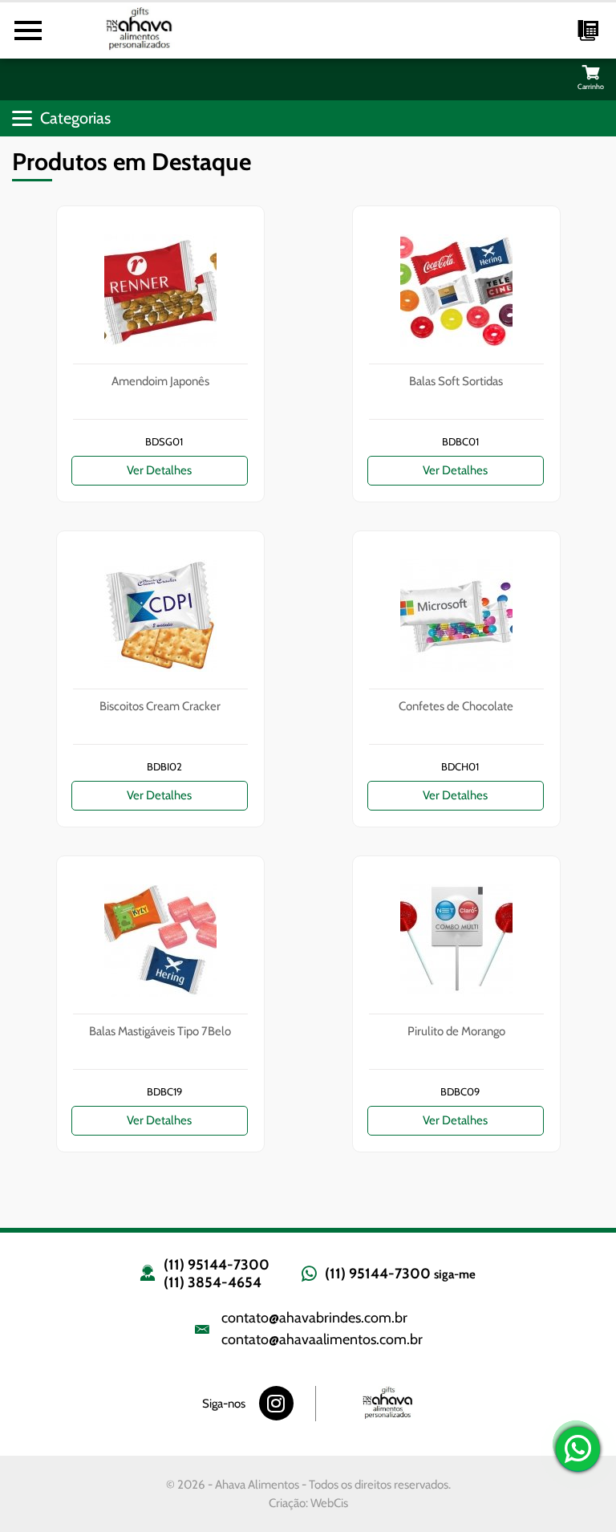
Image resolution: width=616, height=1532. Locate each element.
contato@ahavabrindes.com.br (314, 1318)
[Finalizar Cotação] (591, 72)
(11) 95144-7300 (217, 1265)
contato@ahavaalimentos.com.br (322, 1339)
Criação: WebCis (308, 1503)
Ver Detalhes (159, 470)
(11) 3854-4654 (212, 1282)
